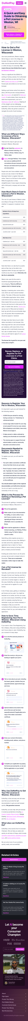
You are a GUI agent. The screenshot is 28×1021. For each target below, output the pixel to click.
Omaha (8, 814)
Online (6, 158)
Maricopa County (11, 816)
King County (7, 95)
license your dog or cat (11, 81)
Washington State (7, 102)
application (17, 148)
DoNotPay (8, 3)
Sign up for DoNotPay (14, 367)
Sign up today (20, 949)
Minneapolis (20, 816)
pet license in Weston (8, 70)
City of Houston (10, 819)
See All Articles (14, 859)
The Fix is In (21, 306)
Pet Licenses (7, 9)
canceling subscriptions (8, 835)
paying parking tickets (13, 838)
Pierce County (15, 814)
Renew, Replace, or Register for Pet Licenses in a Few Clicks (14, 35)
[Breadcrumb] (2, 43)
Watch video (8, 971)
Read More (6, 877)
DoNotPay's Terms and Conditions (11, 371)
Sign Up (19, 3)
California (16, 102)
